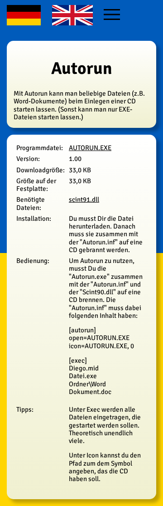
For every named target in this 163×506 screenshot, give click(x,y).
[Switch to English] (73, 22)
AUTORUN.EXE (90, 148)
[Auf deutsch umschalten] (25, 22)
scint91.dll (84, 199)
